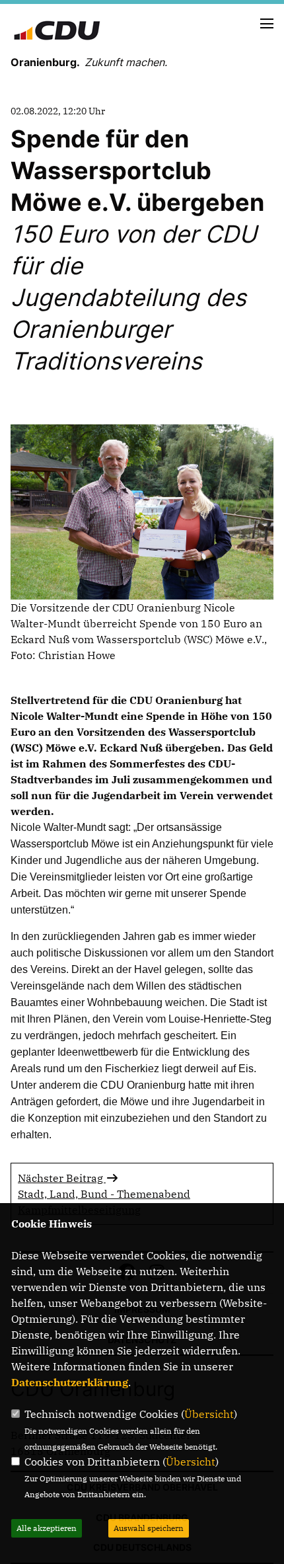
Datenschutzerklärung (69, 1382)
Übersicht (209, 1414)
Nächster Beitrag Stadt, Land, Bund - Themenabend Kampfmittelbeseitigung (104, 1193)
